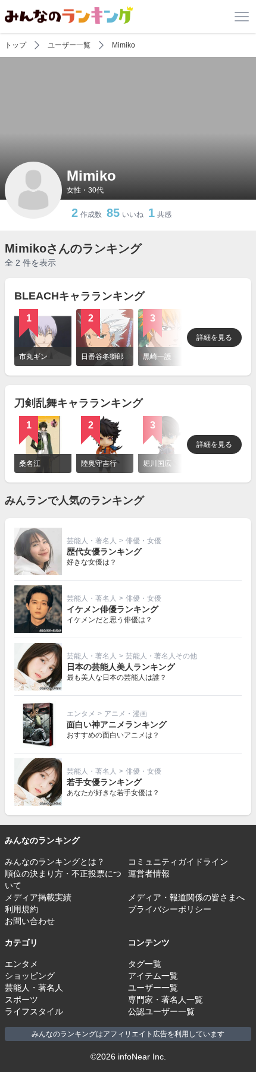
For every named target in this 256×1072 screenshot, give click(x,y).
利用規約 (21, 909)
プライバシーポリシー (169, 909)
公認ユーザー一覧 (161, 1011)
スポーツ (21, 999)
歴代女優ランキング (104, 551)
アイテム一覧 (153, 975)
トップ (15, 45)
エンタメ (81, 714)
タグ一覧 (144, 964)
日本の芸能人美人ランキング (121, 666)
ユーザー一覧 (69, 45)
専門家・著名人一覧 (165, 999)
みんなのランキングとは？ (55, 861)
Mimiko (123, 45)
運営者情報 (149, 873)
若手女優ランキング (104, 782)
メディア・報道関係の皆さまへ (186, 897)
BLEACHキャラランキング (79, 296)
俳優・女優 (143, 541)
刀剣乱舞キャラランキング (78, 403)
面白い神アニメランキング (117, 724)
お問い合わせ (30, 921)
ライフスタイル (34, 1011)
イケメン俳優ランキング (112, 609)
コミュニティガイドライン (178, 861)
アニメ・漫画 (125, 714)
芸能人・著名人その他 (161, 656)
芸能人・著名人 (92, 541)
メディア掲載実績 (38, 897)
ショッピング (30, 975)
